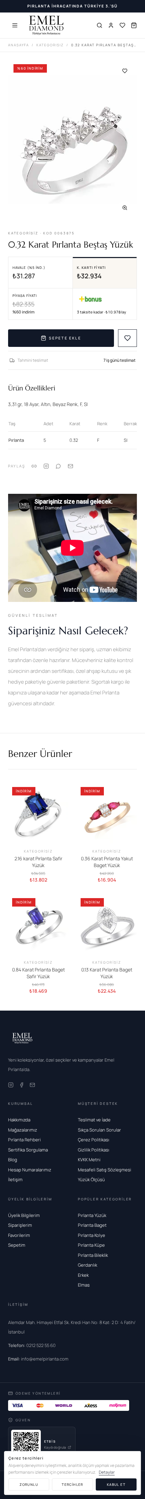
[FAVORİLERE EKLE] (127, 338)
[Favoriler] (122, 25)
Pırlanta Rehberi (24, 1140)
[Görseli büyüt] (125, 207)
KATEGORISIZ (50, 45)
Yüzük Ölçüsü (91, 1179)
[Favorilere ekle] (125, 71)
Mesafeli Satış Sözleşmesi (104, 1170)
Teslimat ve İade (94, 1120)
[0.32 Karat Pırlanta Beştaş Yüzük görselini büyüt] (72, 139)
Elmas (84, 1285)
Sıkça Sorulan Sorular (99, 1130)
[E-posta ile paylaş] (70, 466)
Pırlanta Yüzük (92, 1215)
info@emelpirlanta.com (38, 1359)
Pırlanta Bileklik (93, 1255)
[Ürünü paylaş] (46, 466)
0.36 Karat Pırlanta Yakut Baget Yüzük (107, 861)
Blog (12, 1160)
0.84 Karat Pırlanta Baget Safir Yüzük (38, 973)
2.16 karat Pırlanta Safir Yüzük (38, 861)
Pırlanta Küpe (91, 1245)
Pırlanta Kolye (91, 1235)
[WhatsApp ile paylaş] (58, 466)
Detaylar (107, 1472)
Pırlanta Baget (92, 1225)
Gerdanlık (87, 1265)
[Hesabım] (111, 25)
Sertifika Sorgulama (28, 1150)
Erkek (83, 1275)
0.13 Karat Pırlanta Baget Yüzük (106, 973)
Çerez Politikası (93, 1140)
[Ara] (99, 25)
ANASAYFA (18, 45)
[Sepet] (134, 25)
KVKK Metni (89, 1160)
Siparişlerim (20, 1225)
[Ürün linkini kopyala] (34, 466)
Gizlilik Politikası (93, 1150)
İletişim (15, 1179)
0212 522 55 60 (32, 1345)
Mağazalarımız (22, 1130)
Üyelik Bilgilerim (24, 1215)
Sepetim (16, 1245)
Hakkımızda (19, 1120)
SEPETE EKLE (65, 337)
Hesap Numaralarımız (29, 1170)
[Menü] (15, 25)
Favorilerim (19, 1235)
